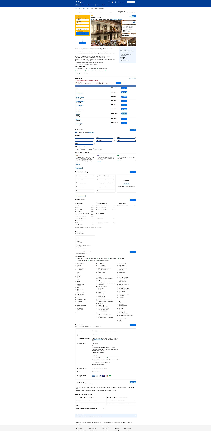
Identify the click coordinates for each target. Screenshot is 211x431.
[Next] (135, 30)
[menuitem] (77, 5)
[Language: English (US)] (112, 2)
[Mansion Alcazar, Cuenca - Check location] (91, 19)
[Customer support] (115, 2)
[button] (82, 29)
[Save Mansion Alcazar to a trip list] (130, 16)
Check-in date (78, 21)
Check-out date (78, 24)
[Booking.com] (80, 2)
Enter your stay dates (98, 344)
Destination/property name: (81, 18)
